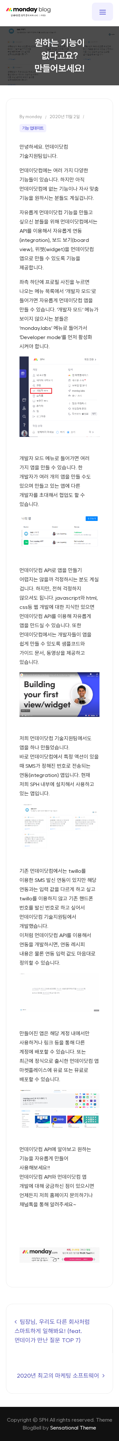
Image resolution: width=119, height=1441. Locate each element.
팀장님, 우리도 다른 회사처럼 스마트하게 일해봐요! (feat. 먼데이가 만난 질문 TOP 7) (52, 1331)
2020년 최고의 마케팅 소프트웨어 (58, 1375)
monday (33, 116)
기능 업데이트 (33, 128)
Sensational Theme (73, 1428)
